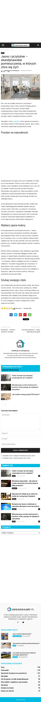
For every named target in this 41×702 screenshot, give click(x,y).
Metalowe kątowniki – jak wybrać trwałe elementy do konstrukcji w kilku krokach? (25, 483)
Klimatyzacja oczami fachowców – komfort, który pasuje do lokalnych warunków (25, 387)
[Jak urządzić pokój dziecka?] (4, 636)
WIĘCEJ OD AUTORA (10, 370)
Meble (14, 499)
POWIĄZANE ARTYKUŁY (12, 367)
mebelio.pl (16, 121)
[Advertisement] (20, 21)
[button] (38, 45)
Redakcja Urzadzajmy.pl (12, 70)
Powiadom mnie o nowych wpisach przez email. (17, 458)
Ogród (14, 509)
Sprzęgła (4, 676)
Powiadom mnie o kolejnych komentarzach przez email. (19, 455)
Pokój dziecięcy (17, 636)
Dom (3, 53)
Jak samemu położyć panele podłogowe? (26, 643)
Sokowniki (5, 670)
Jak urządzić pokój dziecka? (22, 634)
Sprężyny (4, 685)
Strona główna (5, 50)
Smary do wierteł (7, 691)
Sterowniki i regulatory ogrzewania (14, 682)
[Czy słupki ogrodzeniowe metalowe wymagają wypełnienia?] (6, 655)
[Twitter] (23, 622)
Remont (15, 488)
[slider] (7, 308)
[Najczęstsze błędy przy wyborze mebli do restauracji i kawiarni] (6, 496)
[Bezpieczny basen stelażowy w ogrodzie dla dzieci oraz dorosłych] (6, 506)
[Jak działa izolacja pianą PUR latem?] (6, 396)
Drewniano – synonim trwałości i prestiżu (8, 331)
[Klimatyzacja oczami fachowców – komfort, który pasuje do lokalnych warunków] (6, 387)
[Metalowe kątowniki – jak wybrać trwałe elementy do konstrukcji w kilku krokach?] (6, 483)
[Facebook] (18, 622)
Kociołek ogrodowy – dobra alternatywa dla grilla (31, 331)
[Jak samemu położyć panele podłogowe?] (6, 645)
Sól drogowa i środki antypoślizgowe (14, 679)
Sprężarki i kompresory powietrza (14, 673)
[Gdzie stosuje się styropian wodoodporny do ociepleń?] (6, 377)
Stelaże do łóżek (7, 688)
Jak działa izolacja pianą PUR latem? (26, 394)
